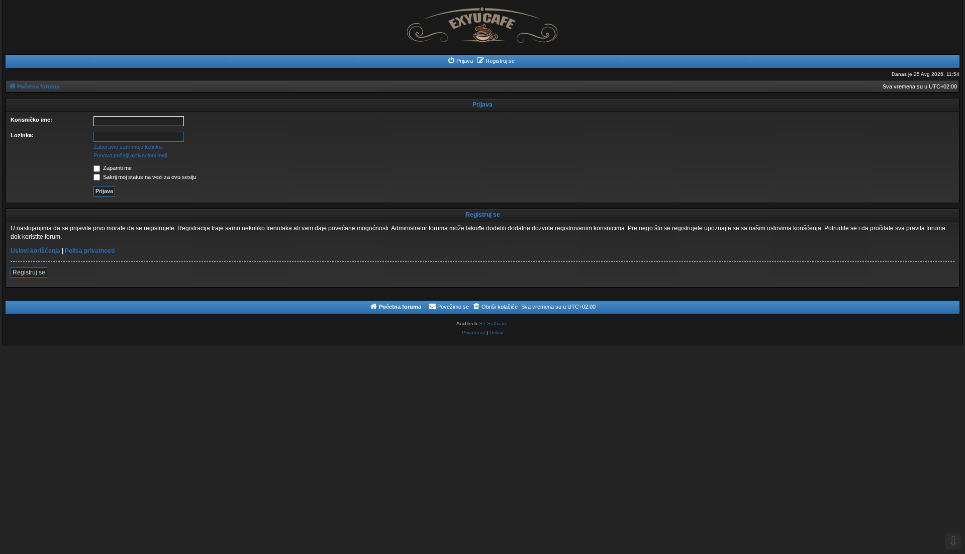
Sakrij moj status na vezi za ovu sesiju (149, 177)
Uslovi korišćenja (35, 250)
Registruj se (29, 272)
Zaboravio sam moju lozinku (127, 147)
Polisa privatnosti (90, 250)
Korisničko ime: (31, 120)
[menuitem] (460, 61)
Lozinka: (22, 135)
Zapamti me (117, 168)
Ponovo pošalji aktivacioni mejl (130, 155)
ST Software (493, 323)
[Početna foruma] (482, 22)
